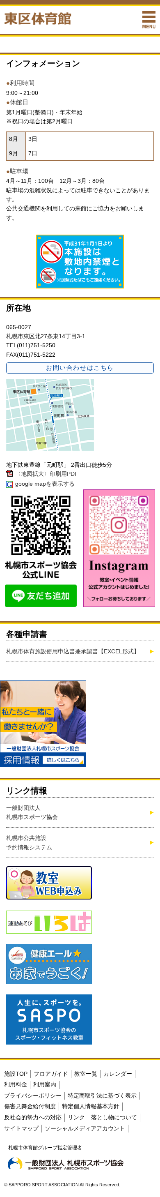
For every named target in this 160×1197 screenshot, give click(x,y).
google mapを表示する (45, 483)
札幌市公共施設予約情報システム (29, 842)
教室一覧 (85, 1073)
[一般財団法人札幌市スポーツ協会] (65, 1163)
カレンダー (117, 1073)
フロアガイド (51, 1073)
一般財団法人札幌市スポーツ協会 (32, 812)
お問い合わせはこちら (80, 367)
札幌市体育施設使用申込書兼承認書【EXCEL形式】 (72, 651)
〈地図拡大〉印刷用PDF (46, 473)
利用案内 (44, 1084)
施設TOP (15, 1073)
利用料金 (15, 1084)
